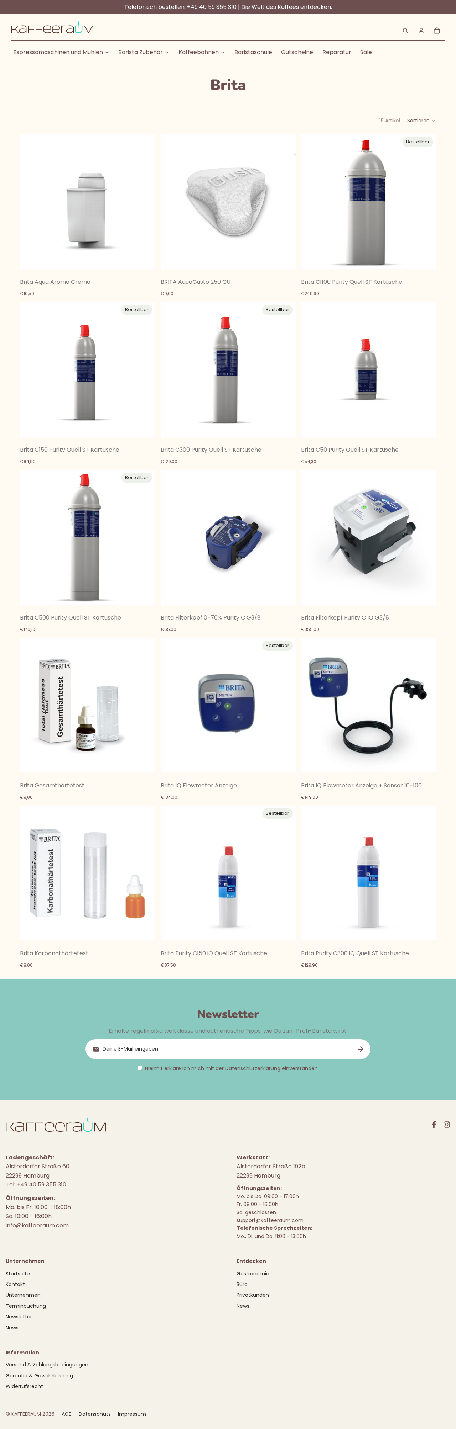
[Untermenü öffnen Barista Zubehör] (166, 52)
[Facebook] (433, 1124)
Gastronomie (253, 1273)
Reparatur (336, 52)
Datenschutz (95, 1414)
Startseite (18, 1273)
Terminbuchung (26, 1306)
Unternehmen (23, 1294)
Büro (242, 1284)
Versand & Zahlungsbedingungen (47, 1364)
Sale (366, 52)
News (12, 1327)
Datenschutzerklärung (252, 1068)
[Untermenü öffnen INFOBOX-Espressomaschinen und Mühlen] (106, 52)
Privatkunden (253, 1294)
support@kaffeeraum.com (270, 1220)
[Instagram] (446, 1124)
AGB (67, 1414)
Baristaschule (253, 52)
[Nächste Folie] (425, 537)
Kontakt (15, 1284)
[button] (421, 120)
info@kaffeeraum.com (37, 1225)
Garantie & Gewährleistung (39, 1375)
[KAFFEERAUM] (52, 30)
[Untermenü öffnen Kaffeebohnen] (222, 52)
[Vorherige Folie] (311, 537)
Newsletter (19, 1316)
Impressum (132, 1414)
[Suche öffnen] (405, 30)
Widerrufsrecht (24, 1386)
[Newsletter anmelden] (360, 1049)
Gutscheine (297, 52)
